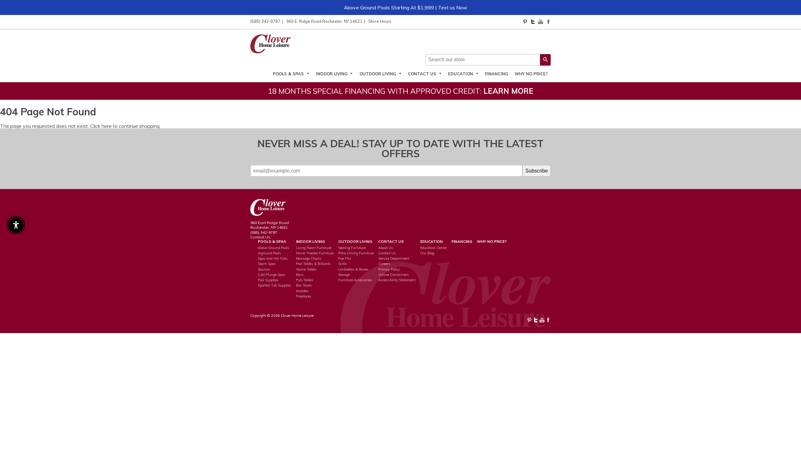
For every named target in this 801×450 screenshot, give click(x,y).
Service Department (393, 258)
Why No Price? (531, 73)
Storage (344, 274)
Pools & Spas (289, 73)
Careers (384, 264)
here (107, 126)
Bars (300, 274)
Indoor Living (332, 73)
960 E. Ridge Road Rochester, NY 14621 (324, 21)
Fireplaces (303, 296)
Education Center (433, 248)
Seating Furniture (352, 248)
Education (461, 73)
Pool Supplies (268, 280)
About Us (385, 248)
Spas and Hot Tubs (273, 258)
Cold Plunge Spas (271, 274)
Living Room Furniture (313, 248)
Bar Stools (304, 285)
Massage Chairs (308, 258)
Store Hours (379, 21)
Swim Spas (267, 264)
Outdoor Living (378, 73)
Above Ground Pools (273, 248)
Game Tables (306, 269)
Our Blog (427, 253)
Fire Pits (344, 258)
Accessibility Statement (397, 280)
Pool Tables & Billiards (313, 264)
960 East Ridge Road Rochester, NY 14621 (269, 225)
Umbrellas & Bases (353, 269)
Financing (496, 73)
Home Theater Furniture (315, 253)
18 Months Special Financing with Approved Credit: (400, 91)
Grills (342, 264)
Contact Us (422, 73)
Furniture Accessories (355, 280)
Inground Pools (269, 253)
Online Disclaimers (393, 274)
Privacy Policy (389, 269)
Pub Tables (304, 280)
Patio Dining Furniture (356, 253)
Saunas (264, 269)
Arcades (302, 291)
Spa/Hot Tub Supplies (274, 285)
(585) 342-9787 (265, 21)
